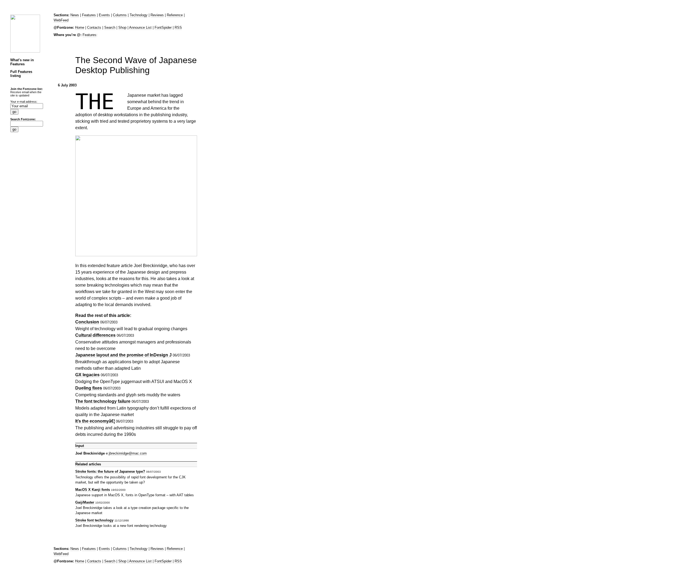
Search (109, 27)
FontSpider (163, 27)
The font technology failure (102, 401)
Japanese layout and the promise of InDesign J (123, 355)
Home (79, 27)
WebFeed (61, 20)
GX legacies (87, 374)
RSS (178, 27)
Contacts (94, 27)
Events (104, 15)
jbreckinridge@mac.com (128, 453)
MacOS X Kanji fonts (92, 490)
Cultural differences (95, 335)
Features (25, 72)
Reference (175, 15)
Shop (122, 27)
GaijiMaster (84, 502)
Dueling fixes (88, 388)
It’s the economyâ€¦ (95, 421)
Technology (139, 15)
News (74, 15)
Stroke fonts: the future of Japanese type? (110, 471)
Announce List (140, 27)
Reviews (157, 15)
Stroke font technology (94, 520)
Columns (120, 15)
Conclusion (87, 322)
